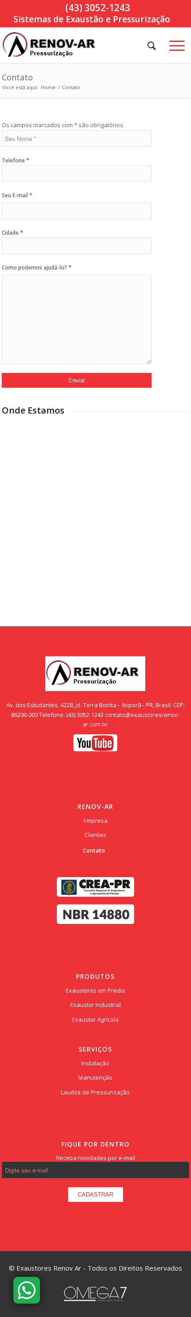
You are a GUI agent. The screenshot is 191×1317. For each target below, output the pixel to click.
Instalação (95, 1063)
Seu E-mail (17, 195)
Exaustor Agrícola (95, 1019)
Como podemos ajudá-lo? (37, 267)
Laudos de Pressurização (95, 1092)
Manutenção (95, 1077)
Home (48, 87)
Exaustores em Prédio (95, 990)
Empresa (95, 820)
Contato (17, 77)
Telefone (15, 160)
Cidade (12, 232)
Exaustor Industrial (95, 1005)
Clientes (95, 835)
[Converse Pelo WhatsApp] (26, 1290)
